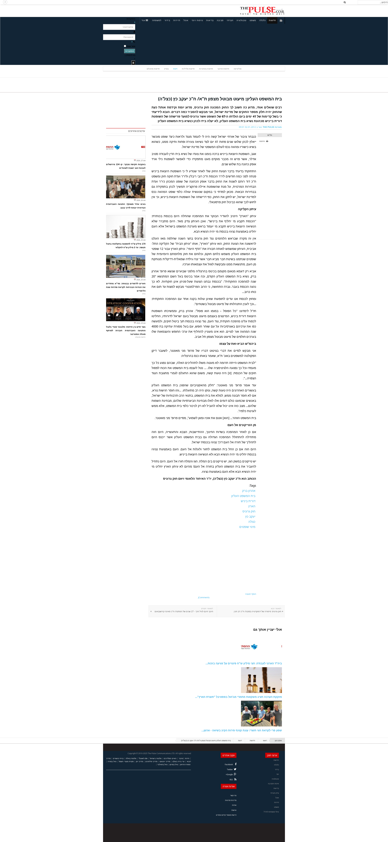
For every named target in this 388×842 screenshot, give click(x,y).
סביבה (220, 20)
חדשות (272, 20)
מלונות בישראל (155, 758)
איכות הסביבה (273, 783)
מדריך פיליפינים (151, 761)
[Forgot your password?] (131, 41)
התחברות (129, 51)
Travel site (143, 758)
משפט (253, 20)
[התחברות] (133, 62)
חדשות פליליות (188, 68)
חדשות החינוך (223, 68)
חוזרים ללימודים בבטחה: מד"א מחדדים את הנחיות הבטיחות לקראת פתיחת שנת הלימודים (126, 287)
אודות (234, 805)
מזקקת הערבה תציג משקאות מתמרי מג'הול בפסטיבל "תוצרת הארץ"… (238, 697)
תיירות (176, 20)
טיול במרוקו (173, 764)
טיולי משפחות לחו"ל (271, 811)
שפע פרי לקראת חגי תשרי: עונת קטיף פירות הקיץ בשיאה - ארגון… (241, 730)
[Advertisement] (143, 10)
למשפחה (156, 20)
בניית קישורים (118, 758)
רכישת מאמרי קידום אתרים (226, 815)
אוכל (186, 20)
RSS (231, 779)
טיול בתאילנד (162, 764)
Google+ (229, 774)
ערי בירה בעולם (178, 761)
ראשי (265, 740)
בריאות (210, 20)
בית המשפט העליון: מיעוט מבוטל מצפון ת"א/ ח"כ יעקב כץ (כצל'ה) (220, 99)
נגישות (233, 810)
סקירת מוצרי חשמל (126, 761)
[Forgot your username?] (134, 22)
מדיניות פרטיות (230, 800)
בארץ (166, 68)
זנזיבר (181, 758)
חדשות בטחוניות (206, 68)
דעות (175, 68)
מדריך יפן (139, 761)
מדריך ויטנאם (165, 761)
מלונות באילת (131, 758)
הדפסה (262, 141)
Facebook (229, 764)
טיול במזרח (112, 761)
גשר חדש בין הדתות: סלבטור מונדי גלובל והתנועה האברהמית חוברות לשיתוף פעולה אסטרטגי (126, 330)
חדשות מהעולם (153, 68)
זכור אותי (131, 46)
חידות (187, 758)
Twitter (230, 769)
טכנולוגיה (241, 20)
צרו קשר (233, 795)
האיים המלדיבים (170, 758)
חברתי (230, 20)
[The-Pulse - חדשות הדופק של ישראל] (262, 10)
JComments (204, 597)
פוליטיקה (237, 68)
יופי (277, 774)
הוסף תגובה (250, 593)
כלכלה (262, 20)
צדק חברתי (274, 793)
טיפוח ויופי (197, 20)
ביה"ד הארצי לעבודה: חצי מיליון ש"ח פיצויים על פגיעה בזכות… (244, 663)
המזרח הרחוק (185, 764)
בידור (167, 20)
